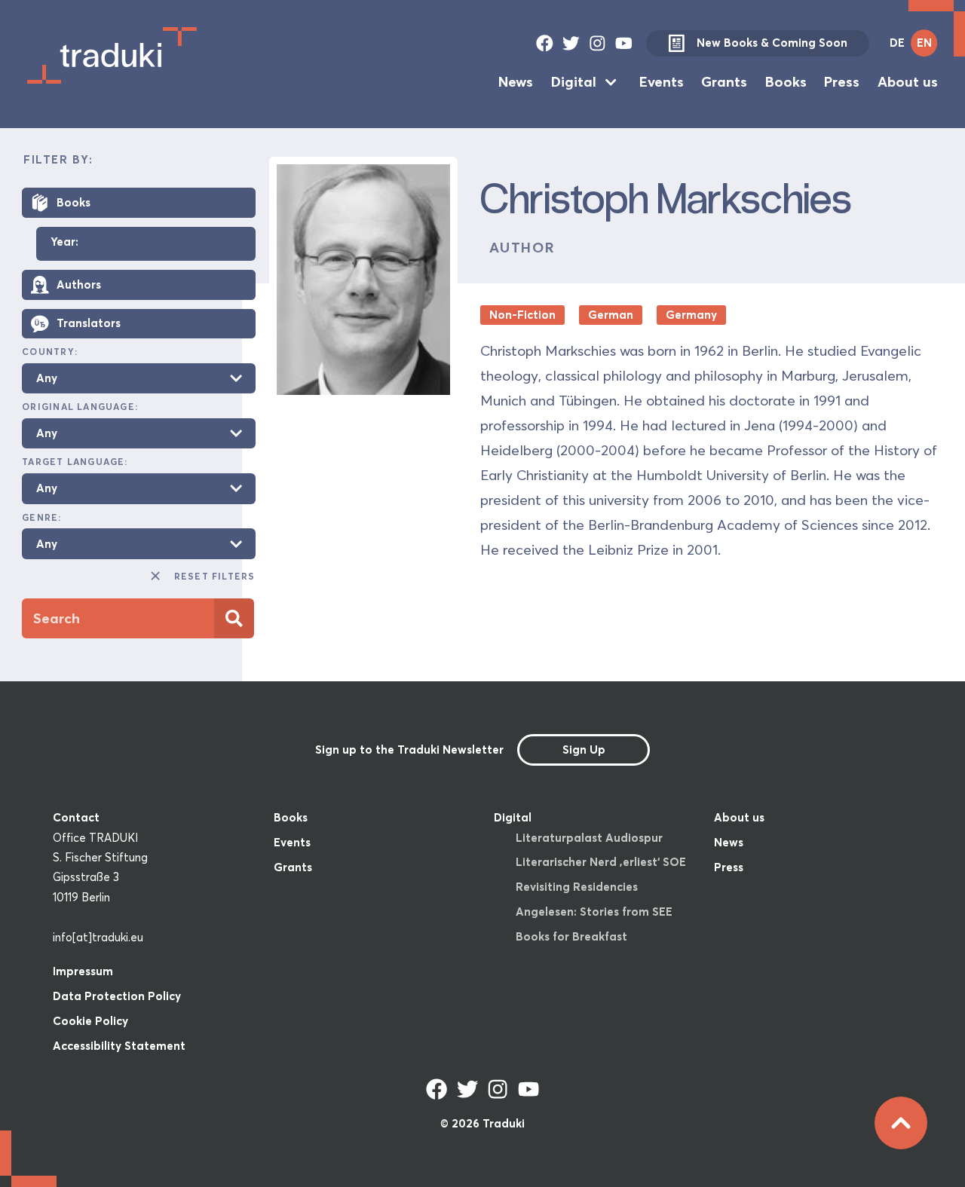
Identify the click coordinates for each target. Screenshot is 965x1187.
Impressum (83, 971)
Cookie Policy (90, 1021)
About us (908, 81)
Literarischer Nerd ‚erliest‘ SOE (601, 862)
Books (786, 81)
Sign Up (583, 749)
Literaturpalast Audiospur (589, 838)
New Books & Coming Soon (772, 42)
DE (897, 42)
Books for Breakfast (571, 936)
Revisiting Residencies (577, 887)
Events (661, 81)
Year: (64, 242)
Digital (573, 81)
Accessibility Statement (119, 1046)
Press (841, 81)
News (515, 81)
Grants (724, 81)
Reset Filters (214, 576)
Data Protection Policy (117, 996)
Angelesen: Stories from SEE (594, 911)
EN (924, 42)
